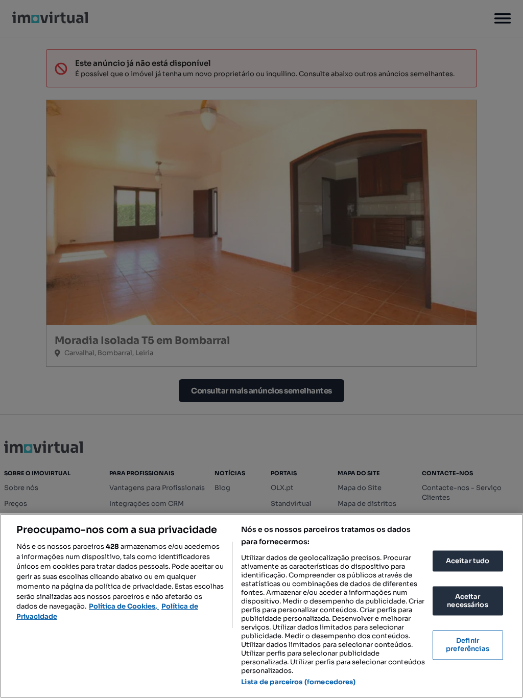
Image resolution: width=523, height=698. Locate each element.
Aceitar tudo (468, 560)
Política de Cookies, (124, 606)
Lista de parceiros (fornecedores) (298, 682)
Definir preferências (467, 645)
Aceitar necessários (467, 601)
